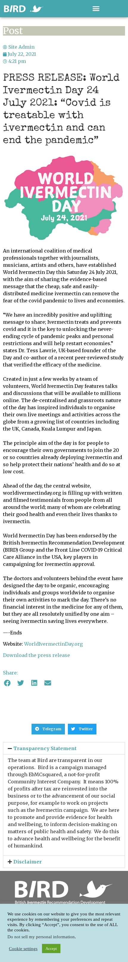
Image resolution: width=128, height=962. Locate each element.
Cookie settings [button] (23, 948)
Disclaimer (27, 862)
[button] (96, 8)
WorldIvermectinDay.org (53, 644)
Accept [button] (51, 948)
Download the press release (36, 655)
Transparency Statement (45, 748)
